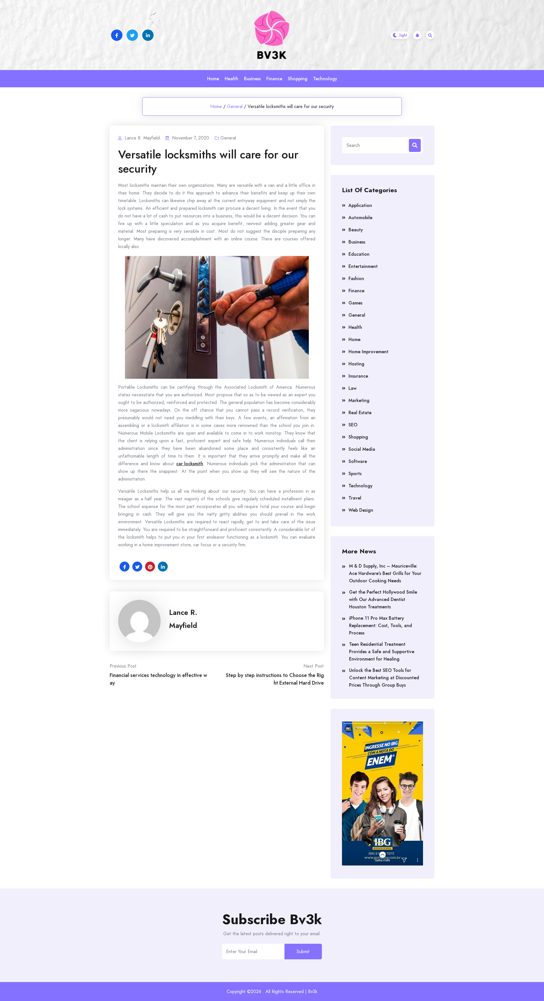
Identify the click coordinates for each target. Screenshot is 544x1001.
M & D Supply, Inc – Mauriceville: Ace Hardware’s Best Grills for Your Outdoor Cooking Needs (385, 573)
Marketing (358, 400)
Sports (355, 473)
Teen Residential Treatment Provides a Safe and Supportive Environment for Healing (381, 651)
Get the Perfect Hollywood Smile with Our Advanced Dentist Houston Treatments (383, 599)
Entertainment (363, 266)
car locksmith (189, 463)
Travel (354, 498)
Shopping (297, 78)
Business (252, 78)
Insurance (358, 376)
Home (213, 78)
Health (231, 78)
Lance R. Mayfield (183, 618)
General (235, 106)
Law (352, 388)
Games (355, 303)
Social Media (361, 449)
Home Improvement (368, 351)
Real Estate (359, 412)
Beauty (355, 230)
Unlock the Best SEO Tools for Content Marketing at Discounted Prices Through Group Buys (384, 677)
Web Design (360, 510)
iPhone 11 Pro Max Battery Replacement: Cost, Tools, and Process (380, 625)
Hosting (356, 364)
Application (360, 205)
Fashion (356, 278)
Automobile (360, 217)
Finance (274, 78)
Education (358, 254)
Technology (325, 78)
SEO (352, 425)
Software (357, 461)
